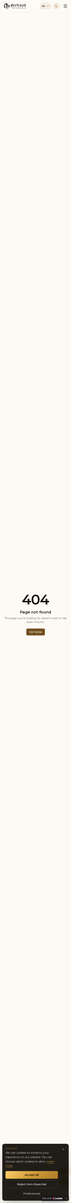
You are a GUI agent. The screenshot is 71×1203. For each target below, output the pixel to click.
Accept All (32, 1175)
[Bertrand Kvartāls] (15, 6)
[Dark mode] (56, 6)
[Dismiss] (66, 1198)
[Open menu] (65, 6)
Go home (35, 632)
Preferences (31, 1193)
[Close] (63, 1149)
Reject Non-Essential (31, 1184)
